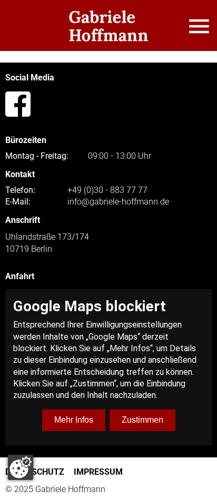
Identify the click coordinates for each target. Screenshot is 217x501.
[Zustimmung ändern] (20, 467)
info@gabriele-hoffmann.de (118, 202)
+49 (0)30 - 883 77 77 (107, 190)
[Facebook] (18, 104)
